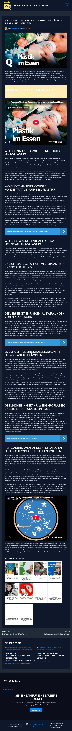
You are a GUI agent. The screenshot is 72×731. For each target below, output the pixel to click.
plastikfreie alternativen (23, 663)
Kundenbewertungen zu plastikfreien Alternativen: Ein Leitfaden (50, 655)
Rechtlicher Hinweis (9, 687)
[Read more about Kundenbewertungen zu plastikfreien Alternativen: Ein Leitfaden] (52, 649)
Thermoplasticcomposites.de (30, 5)
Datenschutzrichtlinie (9, 685)
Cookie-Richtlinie (8, 689)
